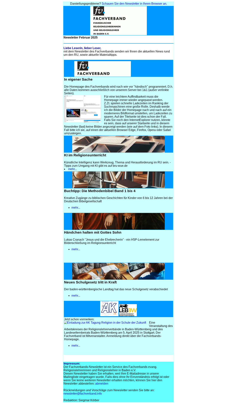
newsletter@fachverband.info (83, 393)
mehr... (73, 169)
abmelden (101, 383)
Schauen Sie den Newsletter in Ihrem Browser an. (134, 3)
